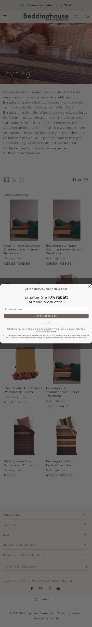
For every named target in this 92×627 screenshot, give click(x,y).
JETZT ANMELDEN (46, 316)
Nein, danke (46, 323)
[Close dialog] (89, 286)
